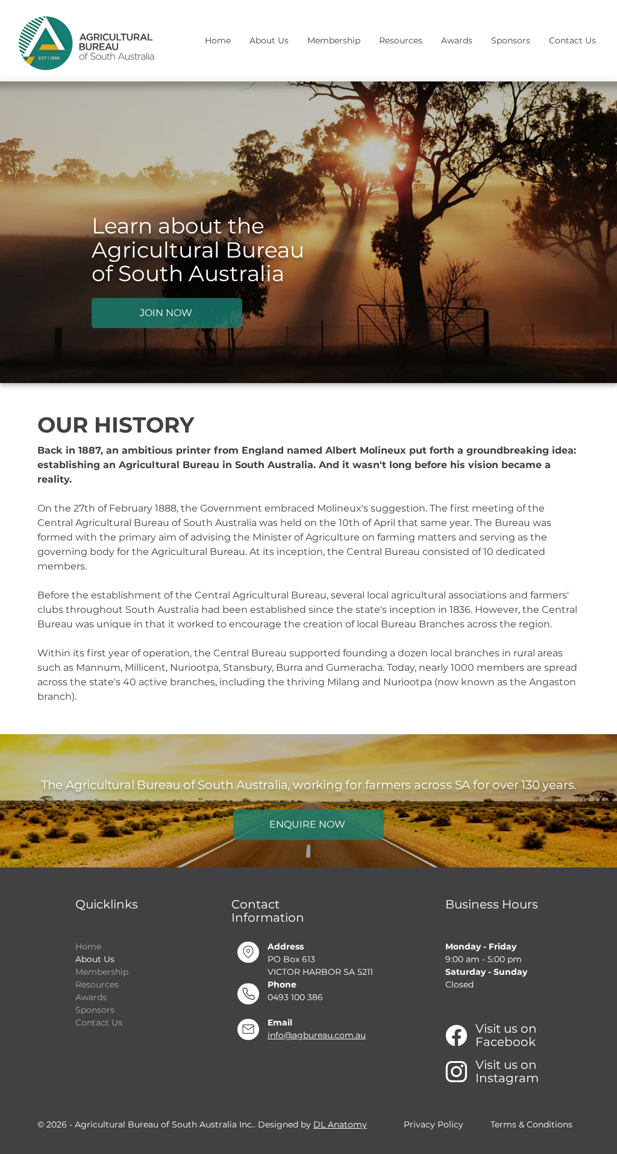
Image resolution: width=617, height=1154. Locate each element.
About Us (94, 959)
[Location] (248, 952)
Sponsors (94, 1009)
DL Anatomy (340, 1124)
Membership (101, 971)
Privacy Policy (433, 1124)
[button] (269, 41)
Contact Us (98, 1022)
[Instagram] (456, 1071)
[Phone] (248, 993)
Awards (91, 997)
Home (88, 946)
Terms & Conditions (531, 1124)
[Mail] (248, 1029)
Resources (97, 984)
